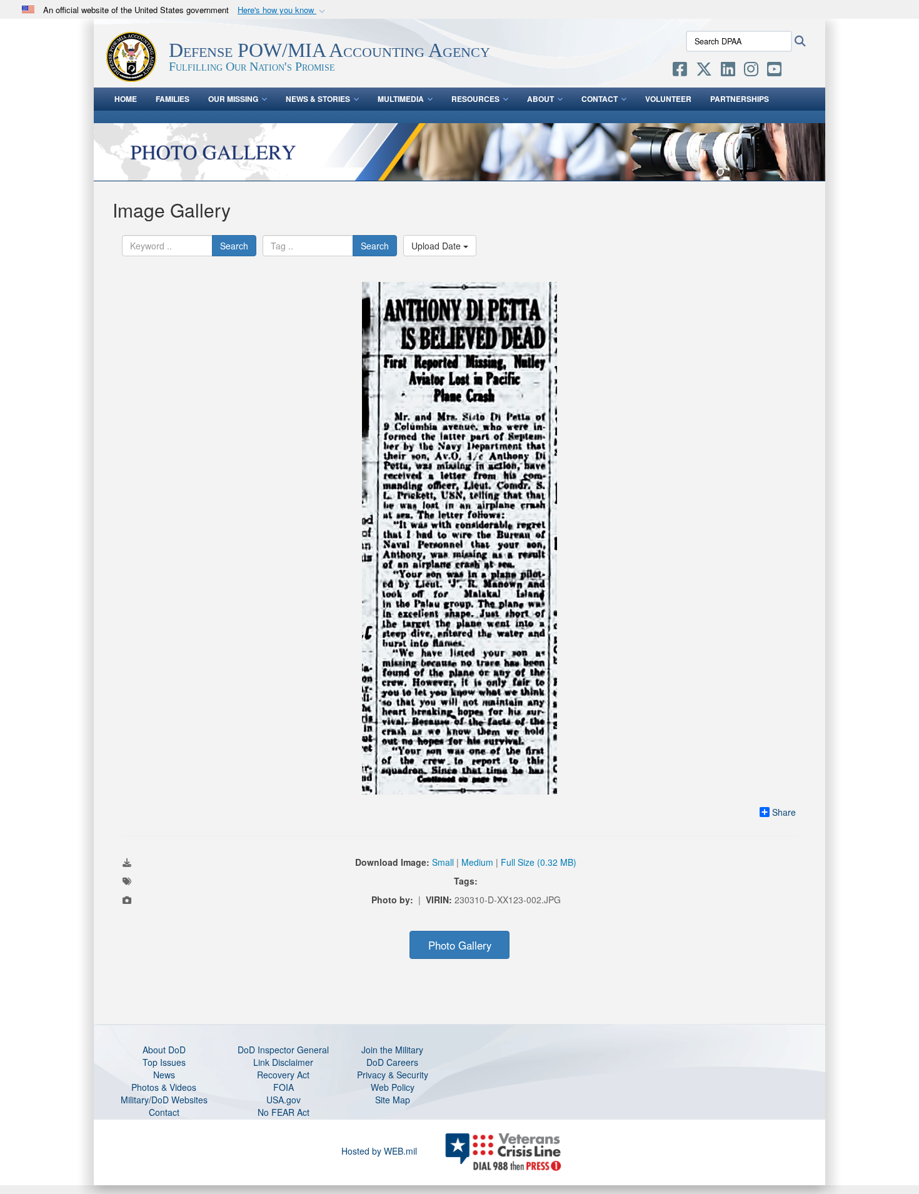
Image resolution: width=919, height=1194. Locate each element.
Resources (475, 98)
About (540, 98)
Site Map (392, 1099)
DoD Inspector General (283, 1049)
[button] (283, 10)
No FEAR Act (283, 1112)
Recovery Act (283, 1074)
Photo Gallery (459, 945)
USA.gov (283, 1099)
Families (172, 98)
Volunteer (668, 98)
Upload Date (437, 245)
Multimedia (401, 98)
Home (125, 98)
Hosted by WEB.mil (379, 1151)
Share (784, 812)
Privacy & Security (392, 1074)
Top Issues (164, 1062)
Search (234, 245)
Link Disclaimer (283, 1062)
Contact (599, 98)
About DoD (164, 1049)
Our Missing (233, 98)
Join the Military (392, 1049)
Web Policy (392, 1087)
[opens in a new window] (680, 71)
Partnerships (739, 98)
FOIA (283, 1087)
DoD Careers (392, 1062)
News (164, 1074)
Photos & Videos (163, 1087)
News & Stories (318, 98)
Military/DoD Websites (164, 1099)
